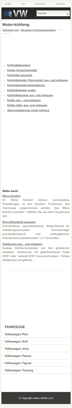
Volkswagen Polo (16, 334)
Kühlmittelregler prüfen (21, 90)
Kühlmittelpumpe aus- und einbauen (30, 95)
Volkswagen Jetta (17, 349)
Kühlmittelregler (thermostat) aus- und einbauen (37, 80)
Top (23, 4)
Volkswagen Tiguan (18, 363)
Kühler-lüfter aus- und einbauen (27, 105)
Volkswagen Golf (10, 30)
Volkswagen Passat (18, 356)
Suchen (60, 4)
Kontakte (40, 4)
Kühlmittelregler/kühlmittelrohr (26, 85)
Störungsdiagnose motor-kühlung (28, 110)
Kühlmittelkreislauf (18, 65)
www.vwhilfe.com (43, 398)
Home (8, 4)
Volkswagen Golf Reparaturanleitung (38, 30)
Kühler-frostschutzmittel (22, 70)
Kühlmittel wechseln (19, 75)
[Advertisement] (36, 49)
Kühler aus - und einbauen (24, 100)
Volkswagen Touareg (19, 370)
